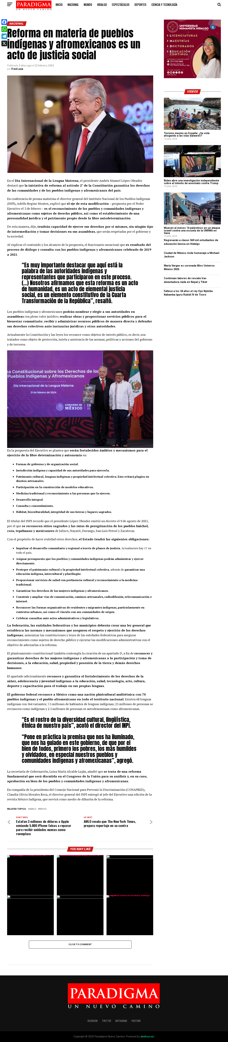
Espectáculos (120, 4)
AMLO (33, 809)
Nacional (73, 4)
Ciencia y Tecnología (164, 4)
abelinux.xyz (147, 1036)
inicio (59, 4)
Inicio (42, 809)
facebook (92, 1021)
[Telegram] (4, 36)
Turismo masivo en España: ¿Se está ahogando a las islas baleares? (186, 134)
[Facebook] (4, 22)
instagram (121, 1021)
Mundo (88, 4)
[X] (4, 43)
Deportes (140, 4)
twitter (106, 1021)
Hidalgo (102, 4)
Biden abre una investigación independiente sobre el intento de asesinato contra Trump (191, 182)
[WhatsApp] (4, 29)
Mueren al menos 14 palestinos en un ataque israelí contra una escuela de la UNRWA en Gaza (192, 230)
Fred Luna (17, 68)
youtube (136, 1021)
